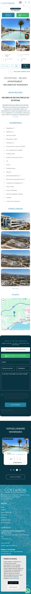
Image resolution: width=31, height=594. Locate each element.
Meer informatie (14, 578)
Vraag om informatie (8, 15)
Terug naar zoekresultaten (22, 71)
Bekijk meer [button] (15, 288)
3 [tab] (17, 470)
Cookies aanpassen (13, 587)
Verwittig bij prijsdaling (25, 66)
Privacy (27, 585)
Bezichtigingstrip (6, 512)
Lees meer (15, 116)
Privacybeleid (21, 396)
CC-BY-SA (27, 329)
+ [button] (3, 301)
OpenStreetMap (17, 329)
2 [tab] (13, 470)
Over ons (4, 517)
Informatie (4, 515)
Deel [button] (7, 66)
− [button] (3, 303)
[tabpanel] (15, 452)
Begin (2, 507)
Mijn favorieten (5, 522)
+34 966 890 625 (6, 539)
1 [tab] (11, 470)
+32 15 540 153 (5, 543)
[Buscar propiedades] (25, 2)
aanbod (3, 510)
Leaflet (7, 329)
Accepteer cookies (13, 582)
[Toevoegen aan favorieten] (27, 439)
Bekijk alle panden (15, 477)
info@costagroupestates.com (9, 545)
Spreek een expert (6, 520)
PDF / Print (16, 66)
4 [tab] (20, 470)
